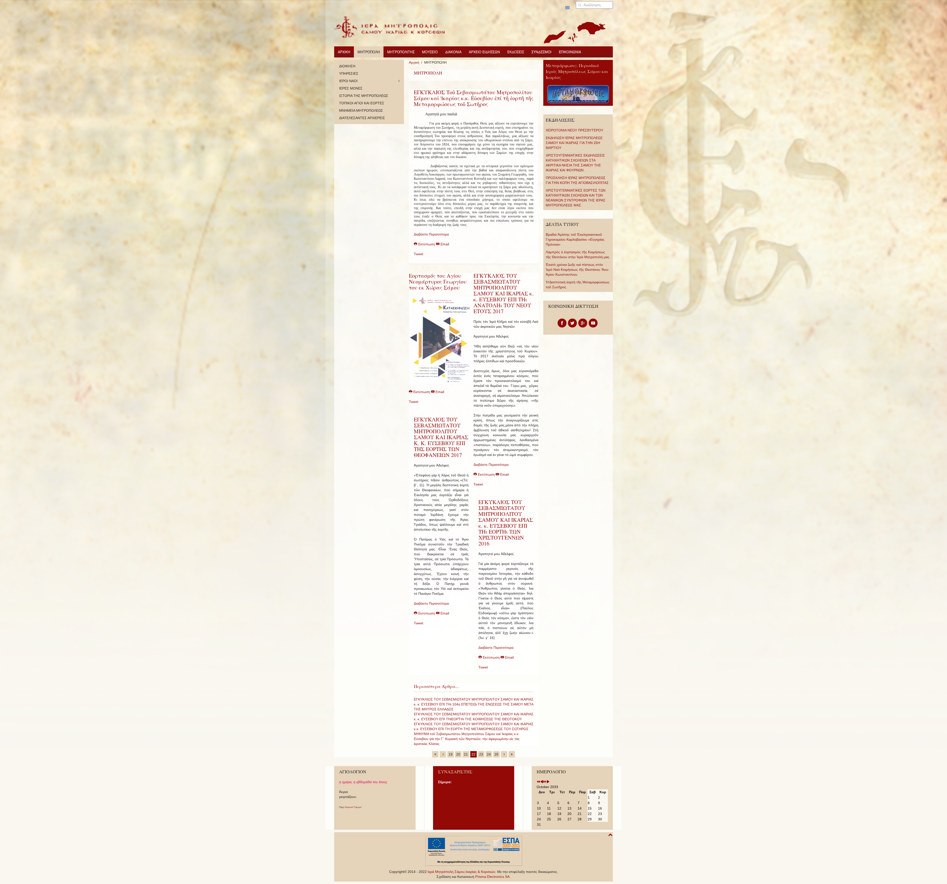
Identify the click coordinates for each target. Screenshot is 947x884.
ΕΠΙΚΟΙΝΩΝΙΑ (570, 51)
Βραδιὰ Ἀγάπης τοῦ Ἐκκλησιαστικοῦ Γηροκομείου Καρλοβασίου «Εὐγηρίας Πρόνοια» (575, 239)
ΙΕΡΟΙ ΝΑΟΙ (348, 81)
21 (466, 754)
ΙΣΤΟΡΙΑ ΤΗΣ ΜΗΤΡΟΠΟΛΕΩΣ (363, 96)
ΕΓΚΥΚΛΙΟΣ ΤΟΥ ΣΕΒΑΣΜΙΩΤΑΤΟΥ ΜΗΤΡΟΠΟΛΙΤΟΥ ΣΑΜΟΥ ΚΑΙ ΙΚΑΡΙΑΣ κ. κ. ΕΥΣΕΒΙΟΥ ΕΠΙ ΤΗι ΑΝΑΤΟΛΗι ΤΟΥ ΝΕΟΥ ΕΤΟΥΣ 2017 (504, 293)
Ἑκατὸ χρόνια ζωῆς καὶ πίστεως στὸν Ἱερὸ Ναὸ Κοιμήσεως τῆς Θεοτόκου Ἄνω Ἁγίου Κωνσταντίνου (577, 269)
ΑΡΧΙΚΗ (344, 51)
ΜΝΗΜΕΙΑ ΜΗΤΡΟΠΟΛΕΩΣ (361, 110)
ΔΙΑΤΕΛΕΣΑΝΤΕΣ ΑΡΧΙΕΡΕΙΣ (362, 118)
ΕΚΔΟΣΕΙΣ (515, 51)
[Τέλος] (512, 754)
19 (451, 754)
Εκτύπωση (426, 244)
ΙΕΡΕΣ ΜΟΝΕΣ (351, 88)
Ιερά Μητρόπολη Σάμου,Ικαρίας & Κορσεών (461, 872)
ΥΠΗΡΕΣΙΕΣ (348, 73)
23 (481, 754)
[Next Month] (547, 782)
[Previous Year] (538, 782)
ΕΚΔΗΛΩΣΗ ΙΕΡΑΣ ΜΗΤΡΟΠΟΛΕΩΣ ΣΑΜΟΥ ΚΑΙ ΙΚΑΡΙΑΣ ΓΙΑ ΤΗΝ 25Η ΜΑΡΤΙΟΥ (574, 143)
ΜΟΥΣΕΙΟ (430, 51)
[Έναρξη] (435, 754)
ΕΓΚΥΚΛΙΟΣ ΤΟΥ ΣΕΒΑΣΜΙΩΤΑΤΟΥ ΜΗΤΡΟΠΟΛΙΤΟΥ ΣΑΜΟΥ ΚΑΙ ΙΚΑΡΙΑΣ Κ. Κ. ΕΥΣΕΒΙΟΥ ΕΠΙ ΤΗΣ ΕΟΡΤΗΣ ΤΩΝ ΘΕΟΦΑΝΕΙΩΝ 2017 (441, 437)
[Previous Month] (541, 782)
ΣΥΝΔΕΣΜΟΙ (541, 51)
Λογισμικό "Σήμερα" (353, 807)
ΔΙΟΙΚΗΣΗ (347, 66)
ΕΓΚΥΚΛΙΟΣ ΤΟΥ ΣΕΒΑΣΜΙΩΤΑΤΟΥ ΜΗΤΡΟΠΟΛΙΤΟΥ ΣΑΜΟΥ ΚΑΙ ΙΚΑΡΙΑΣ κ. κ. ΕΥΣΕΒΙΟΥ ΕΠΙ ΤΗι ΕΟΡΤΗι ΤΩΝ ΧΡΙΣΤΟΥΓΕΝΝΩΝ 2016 (505, 522)
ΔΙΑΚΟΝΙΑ (453, 51)
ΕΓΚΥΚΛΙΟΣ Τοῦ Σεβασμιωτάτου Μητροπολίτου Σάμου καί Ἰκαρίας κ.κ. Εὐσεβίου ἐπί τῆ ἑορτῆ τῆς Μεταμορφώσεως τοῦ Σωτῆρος (473, 98)
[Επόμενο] (504, 754)
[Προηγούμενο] (443, 754)
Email (444, 244)
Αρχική (414, 62)
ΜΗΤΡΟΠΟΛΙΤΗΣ (401, 51)
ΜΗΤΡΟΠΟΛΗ (369, 51)
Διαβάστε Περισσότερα (431, 234)
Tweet (418, 254)
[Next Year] (544, 782)
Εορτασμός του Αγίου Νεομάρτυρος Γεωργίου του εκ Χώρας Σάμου (437, 281)
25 (496, 754)
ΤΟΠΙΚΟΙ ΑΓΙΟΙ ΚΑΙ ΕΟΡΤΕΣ (361, 103)
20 (458, 754)
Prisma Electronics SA (492, 877)
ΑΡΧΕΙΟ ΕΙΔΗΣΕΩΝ (484, 51)
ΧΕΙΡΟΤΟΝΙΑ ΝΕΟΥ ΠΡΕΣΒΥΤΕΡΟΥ (574, 130)
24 (489, 754)
